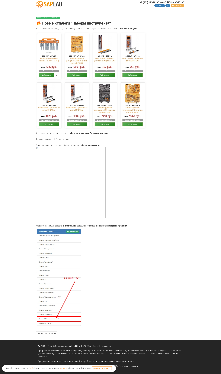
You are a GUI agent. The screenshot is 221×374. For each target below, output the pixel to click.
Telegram (161, 6)
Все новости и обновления (47, 333)
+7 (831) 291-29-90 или (151, 2)
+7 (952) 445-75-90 (174, 2)
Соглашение (64, 368)
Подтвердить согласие (101, 368)
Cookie (31, 368)
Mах (168, 6)
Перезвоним (178, 6)
